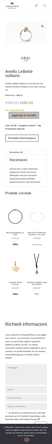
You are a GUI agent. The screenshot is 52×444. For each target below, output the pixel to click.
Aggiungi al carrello (24, 115)
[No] (48, 434)
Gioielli (32, 125)
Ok (27, 440)
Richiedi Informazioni (21, 138)
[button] (42, 26)
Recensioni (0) (16, 152)
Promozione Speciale (15, 128)
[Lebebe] (26, 59)
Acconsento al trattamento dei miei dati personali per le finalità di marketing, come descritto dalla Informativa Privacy (25, 416)
